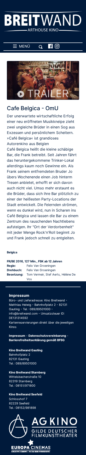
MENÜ (23, 46)
